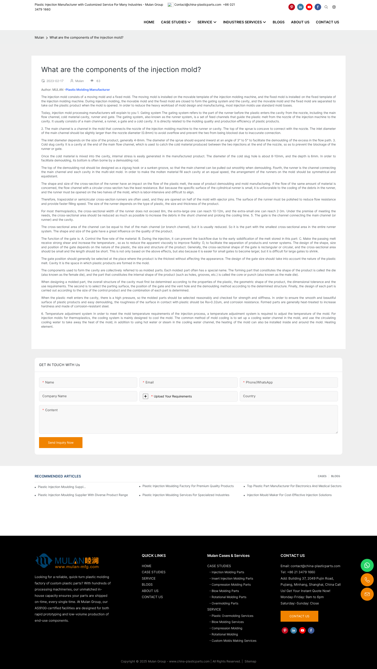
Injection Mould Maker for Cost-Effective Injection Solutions (289, 495)
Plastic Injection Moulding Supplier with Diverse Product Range (83, 495)
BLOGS (335, 476)
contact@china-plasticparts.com (315, 566)
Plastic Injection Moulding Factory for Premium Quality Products (188, 486)
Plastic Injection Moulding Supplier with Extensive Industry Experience (62, 487)
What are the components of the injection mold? (86, 37)
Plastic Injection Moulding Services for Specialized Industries (185, 495)
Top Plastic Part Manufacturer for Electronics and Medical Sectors (294, 486)
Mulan (39, 37)
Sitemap (250, 661)
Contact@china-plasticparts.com (197, 4)
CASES (322, 476)
